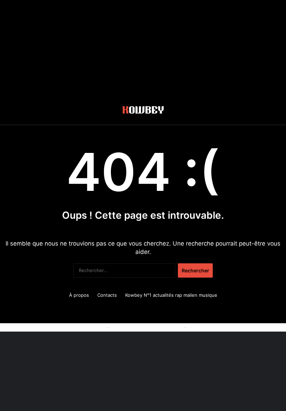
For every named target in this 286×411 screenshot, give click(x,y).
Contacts (107, 295)
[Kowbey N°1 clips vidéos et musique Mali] (143, 111)
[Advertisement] (143, 49)
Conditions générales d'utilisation (146, 327)
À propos (79, 295)
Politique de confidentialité (215, 327)
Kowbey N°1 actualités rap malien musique (171, 295)
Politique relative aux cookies (73, 327)
